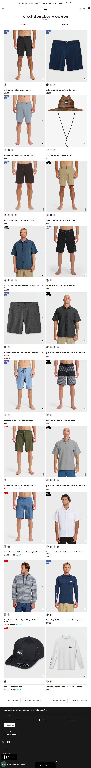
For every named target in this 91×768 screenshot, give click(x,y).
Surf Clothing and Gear (57, 700)
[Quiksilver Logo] (46, 9)
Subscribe (9, 725)
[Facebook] (8, 742)
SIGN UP (68, 3)
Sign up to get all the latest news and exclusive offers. (25, 710)
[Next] (42, 56)
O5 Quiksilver (13, 700)
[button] (5, 84)
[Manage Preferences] (3, 764)
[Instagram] (3, 742)
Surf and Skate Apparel (33, 700)
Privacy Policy (6, 749)
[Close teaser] (56, 762)
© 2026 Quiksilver (7, 764)
